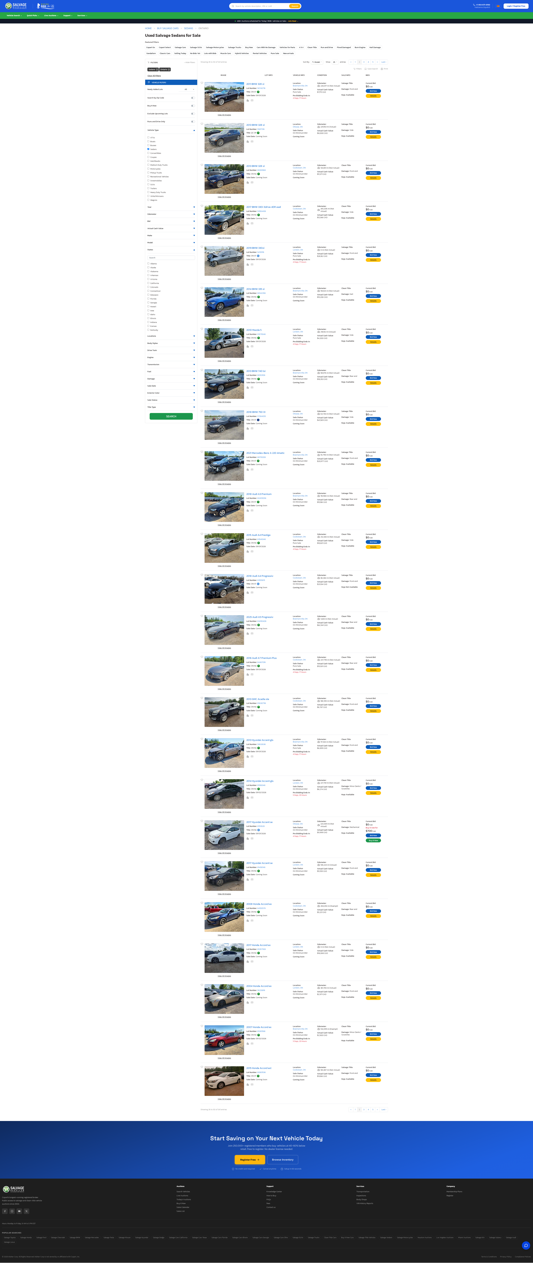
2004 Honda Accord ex (259, 986)
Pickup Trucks (156, 173)
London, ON (298, 249)
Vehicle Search (13, 15)
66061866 (261, 170)
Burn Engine (360, 47)
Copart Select (165, 47)
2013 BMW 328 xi (255, 125)
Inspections (361, 1195)
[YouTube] (19, 1211)
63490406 (261, 621)
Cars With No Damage (266, 47)
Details (373, 95)
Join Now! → (293, 21)
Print (386, 69)
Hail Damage (375, 47)
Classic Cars (165, 53)
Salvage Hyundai (141, 1237)
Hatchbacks (155, 161)
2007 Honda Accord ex (258, 1027)
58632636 (261, 744)
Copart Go (150, 47)
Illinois (153, 318)
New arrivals (288, 53)
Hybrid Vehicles (242, 53)
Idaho (152, 314)
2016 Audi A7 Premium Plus (261, 658)
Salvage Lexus (9, 1242)
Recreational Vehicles (159, 176)
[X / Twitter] (26, 1211)
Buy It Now (151, 106)
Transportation (362, 1191)
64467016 (261, 662)
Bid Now (373, 91)
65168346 (261, 785)
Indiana (153, 322)
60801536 (261, 1072)
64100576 (261, 908)
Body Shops (361, 1199)
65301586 (261, 1031)
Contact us (271, 1207)
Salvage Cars (180, 47)
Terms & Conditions (489, 1257)
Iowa (152, 310)
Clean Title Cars (330, 1237)
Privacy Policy (506, 1257)
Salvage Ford (41, 1237)
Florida (153, 299)
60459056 (261, 498)
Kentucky (154, 330)
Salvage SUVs (196, 47)
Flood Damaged (344, 47)
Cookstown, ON (299, 167)
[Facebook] (5, 1211)
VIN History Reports (364, 1203)
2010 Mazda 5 (254, 330)
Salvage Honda (26, 1237)
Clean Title (312, 47)
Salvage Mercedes (92, 1237)
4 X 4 (301, 47)
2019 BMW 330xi (255, 248)
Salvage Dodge (158, 1237)
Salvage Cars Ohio (281, 1237)
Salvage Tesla (109, 1237)
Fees (268, 1203)
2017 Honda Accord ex (258, 945)
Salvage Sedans (386, 1237)
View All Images (224, 114)
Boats (152, 141)
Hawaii (153, 306)
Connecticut (155, 291)
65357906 (261, 949)
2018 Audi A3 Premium (258, 494)
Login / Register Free (516, 6)
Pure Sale (275, 53)
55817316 (261, 129)
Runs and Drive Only (156, 121)
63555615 (261, 580)
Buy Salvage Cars (168, 28)
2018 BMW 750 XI (255, 412)
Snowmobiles (156, 180)
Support (67, 15)
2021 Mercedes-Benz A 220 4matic (265, 453)
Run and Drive (327, 47)
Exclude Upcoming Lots (157, 113)
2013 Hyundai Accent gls (259, 740)
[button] (171, 130)
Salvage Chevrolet (58, 1237)
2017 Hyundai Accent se (259, 822)
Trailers (153, 188)
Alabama (154, 271)
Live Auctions (50, 15)
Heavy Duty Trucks (158, 192)
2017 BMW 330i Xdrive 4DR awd (263, 207)
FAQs (268, 1199)
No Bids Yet (195, 53)
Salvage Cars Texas (199, 1237)
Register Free (248, 1160)
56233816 (261, 990)
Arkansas (154, 275)
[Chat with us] (526, 1245)
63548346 (261, 539)
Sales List (181, 1211)
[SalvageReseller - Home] (16, 6)
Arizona (153, 279)
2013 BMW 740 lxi (256, 371)
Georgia (153, 303)
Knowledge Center (274, 1191)
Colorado (154, 287)
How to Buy (271, 1195)
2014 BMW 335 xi (255, 289)
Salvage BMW (75, 1237)
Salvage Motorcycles (215, 47)
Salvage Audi (511, 1237)
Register (450, 1195)
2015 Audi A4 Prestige (258, 535)
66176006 (261, 457)
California (154, 283)
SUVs (152, 184)
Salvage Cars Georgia (260, 1237)
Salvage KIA (480, 1237)
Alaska (153, 267)
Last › (383, 62)
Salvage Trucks (234, 47)
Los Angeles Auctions (444, 1237)
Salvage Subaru (495, 1237)
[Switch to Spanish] (498, 6)
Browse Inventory (283, 1159)
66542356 (261, 293)
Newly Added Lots (155, 89)
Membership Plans (454, 1191)
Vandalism (151, 53)
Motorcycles (155, 169)
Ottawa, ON (298, 126)
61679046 (261, 334)
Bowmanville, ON (300, 85)
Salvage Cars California (178, 1237)
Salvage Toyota (10, 1237)
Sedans (188, 28)
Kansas (153, 326)
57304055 (261, 416)
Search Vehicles (183, 1191)
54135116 (260, 252)
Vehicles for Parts (287, 47)
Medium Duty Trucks (159, 165)
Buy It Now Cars (347, 1237)
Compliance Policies (523, 1257)
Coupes (153, 157)
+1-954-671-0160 (483, 5)
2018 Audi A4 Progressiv (259, 576)
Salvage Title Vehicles (367, 1237)
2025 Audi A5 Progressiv (259, 617)
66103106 (261, 375)
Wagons (153, 200)
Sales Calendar (183, 1207)
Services (81, 15)
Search (295, 6)
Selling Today (180, 53)
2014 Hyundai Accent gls (259, 781)
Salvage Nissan (124, 1237)
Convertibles (155, 153)
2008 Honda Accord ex (259, 904)
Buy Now (249, 47)
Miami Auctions (464, 1237)
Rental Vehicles (260, 53)
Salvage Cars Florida (219, 1237)
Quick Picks (32, 15)
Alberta (153, 264)
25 (334, 62)
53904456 (261, 211)
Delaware (154, 295)
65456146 (261, 867)
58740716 (261, 88)
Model (317, 62)
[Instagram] (12, 1211)
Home (148, 28)
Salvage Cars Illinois (240, 1237)
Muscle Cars (225, 53)
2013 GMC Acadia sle (257, 699)
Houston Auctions (425, 1237)
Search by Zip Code (155, 98)
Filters (359, 69)
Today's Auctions (184, 1199)
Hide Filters (189, 62)
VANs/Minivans (157, 196)
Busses (153, 145)
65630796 (261, 703)
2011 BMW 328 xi (255, 84)
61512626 (261, 826)
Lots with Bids (210, 53)
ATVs (152, 137)
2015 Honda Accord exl (258, 1068)
